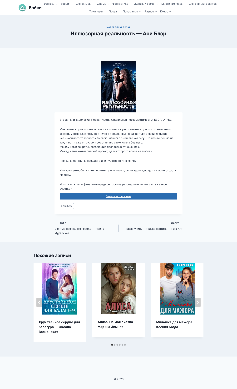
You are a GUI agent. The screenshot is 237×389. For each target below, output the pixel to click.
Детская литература (203, 3)
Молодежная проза (119, 27)
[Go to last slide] (39, 302)
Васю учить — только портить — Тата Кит (154, 226)
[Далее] (198, 302)
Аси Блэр (66, 206)
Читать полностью (118, 196)
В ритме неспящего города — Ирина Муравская (79, 228)
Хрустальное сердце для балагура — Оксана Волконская (59, 327)
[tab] (112, 345)
